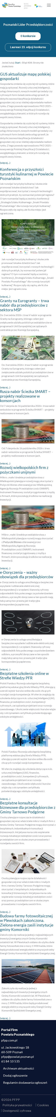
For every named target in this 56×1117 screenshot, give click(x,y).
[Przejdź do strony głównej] (11, 5)
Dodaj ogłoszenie (15, 1075)
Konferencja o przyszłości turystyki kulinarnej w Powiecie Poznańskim (26, 174)
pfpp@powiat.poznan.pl (17, 1056)
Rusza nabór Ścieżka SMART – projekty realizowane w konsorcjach (25, 396)
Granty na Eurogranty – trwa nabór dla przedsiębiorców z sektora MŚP (24, 305)
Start (17, 62)
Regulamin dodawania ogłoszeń (25, 1082)
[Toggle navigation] (49, 5)
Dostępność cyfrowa (17, 1110)
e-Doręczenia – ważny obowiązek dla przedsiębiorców (26, 574)
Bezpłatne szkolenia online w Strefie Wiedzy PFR (24, 675)
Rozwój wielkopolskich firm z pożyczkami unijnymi (24, 469)
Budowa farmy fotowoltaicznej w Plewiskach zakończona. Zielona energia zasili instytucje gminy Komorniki (26, 923)
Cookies (43, 1105)
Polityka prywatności (17, 1105)
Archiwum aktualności (18, 1068)
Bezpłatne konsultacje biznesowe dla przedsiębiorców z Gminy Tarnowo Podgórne (27, 807)
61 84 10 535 (10, 1061)
